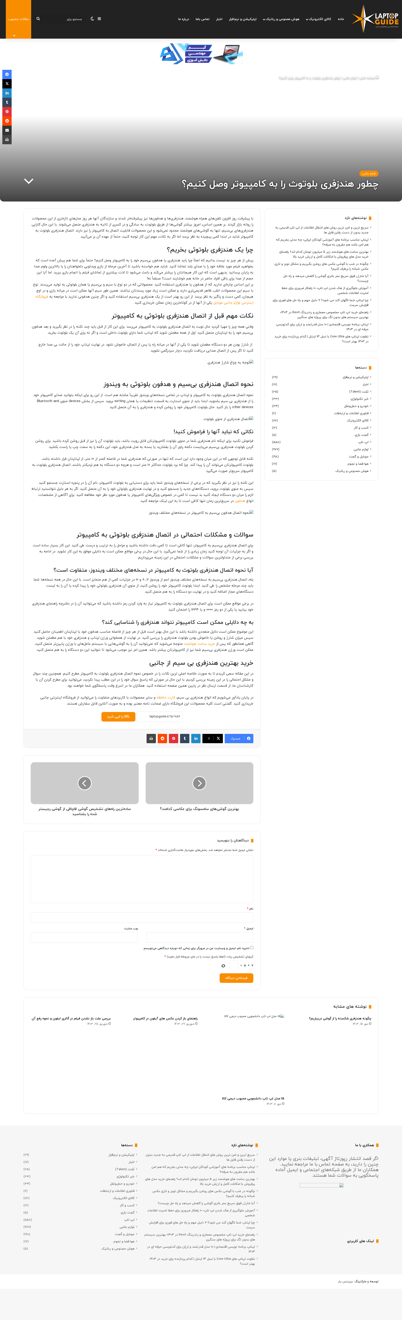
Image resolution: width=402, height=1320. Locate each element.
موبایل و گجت (358, 456)
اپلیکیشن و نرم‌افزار (243, 19)
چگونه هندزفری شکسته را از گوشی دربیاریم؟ (340, 1018)
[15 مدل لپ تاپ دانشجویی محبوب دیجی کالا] (244, 1054)
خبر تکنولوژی (359, 399)
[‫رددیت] (162, 738)
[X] (7, 83)
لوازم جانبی (350, 78)
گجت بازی (361, 435)
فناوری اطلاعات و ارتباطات (351, 413)
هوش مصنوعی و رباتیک (282, 19)
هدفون (240, 501)
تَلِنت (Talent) (358, 392)
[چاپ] (151, 738)
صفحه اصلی (367, 78)
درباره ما (183, 19)
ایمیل (248, 929)
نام (250, 909)
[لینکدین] (196, 738)
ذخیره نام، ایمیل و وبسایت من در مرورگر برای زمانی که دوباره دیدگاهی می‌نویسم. (196, 948)
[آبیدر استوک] (201, 53)
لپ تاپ (363, 442)
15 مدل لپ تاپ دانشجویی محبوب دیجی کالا (253, 1098)
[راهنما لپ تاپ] (375, 19)
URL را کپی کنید (118, 717)
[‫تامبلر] (184, 738)
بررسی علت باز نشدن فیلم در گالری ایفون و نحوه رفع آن (71, 1018)
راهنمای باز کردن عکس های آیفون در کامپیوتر (165, 1018)
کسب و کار (361, 428)
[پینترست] (173, 738)
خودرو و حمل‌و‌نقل (356, 406)
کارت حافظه (166, 697)
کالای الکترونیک (320, 19)
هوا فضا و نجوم (358, 464)
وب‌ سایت (131, 929)
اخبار (219, 19)
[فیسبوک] (7, 74)
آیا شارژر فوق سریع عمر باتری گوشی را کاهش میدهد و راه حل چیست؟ (206, 1203)
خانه (341, 19)
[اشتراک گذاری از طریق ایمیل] (7, 130)
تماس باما (203, 19)
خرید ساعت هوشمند (199, 644)
